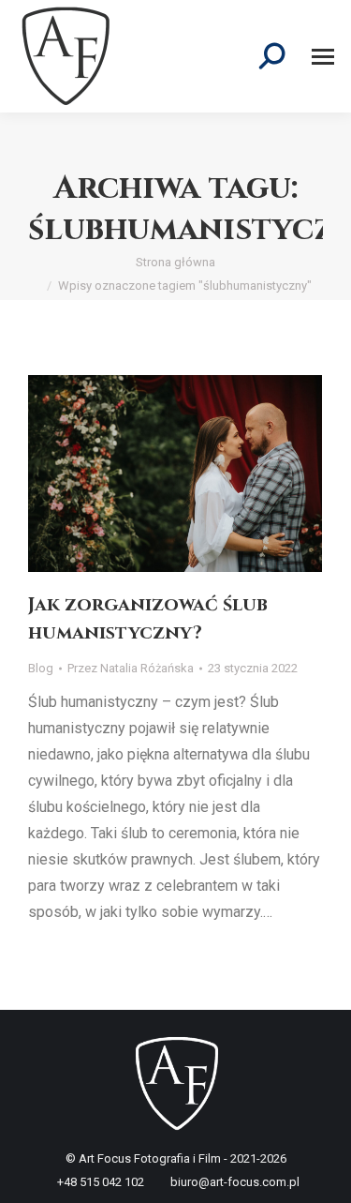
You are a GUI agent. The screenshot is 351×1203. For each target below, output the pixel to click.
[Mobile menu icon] (323, 56)
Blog (40, 668)
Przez (130, 668)
